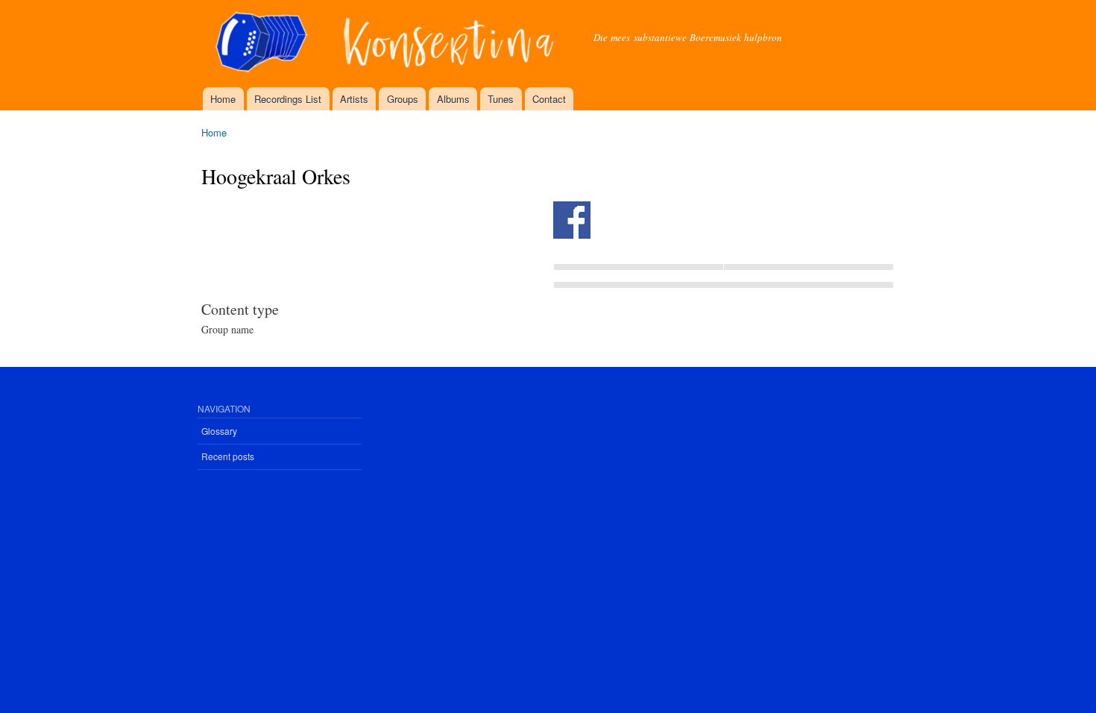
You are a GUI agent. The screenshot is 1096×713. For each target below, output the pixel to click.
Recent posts (227, 456)
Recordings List (287, 99)
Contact (549, 99)
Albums (453, 99)
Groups (402, 99)
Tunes (501, 99)
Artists (354, 99)
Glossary (219, 430)
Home (223, 99)
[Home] (386, 43)
